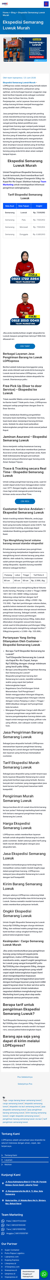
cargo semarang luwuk (13, 1103)
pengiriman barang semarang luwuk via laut (22, 1119)
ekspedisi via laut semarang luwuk (25, 1106)
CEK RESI (25, 501)
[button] (46, 3)
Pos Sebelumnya (25, 1077)
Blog (13, 12)
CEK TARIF (25, 346)
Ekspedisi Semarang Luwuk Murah (19, 82)
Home (6, 12)
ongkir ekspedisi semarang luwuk (24, 1116)
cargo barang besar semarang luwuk (24, 1100)
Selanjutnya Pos (25, 1084)
